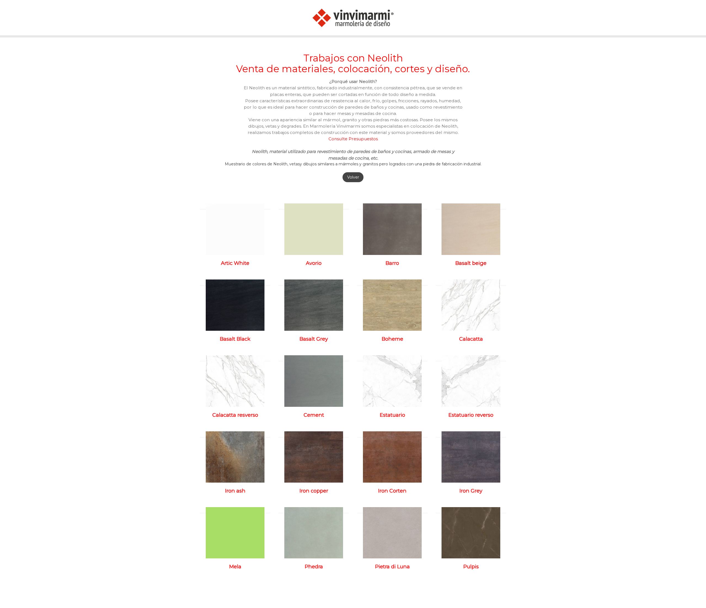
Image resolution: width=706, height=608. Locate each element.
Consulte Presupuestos (353, 138)
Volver (353, 177)
